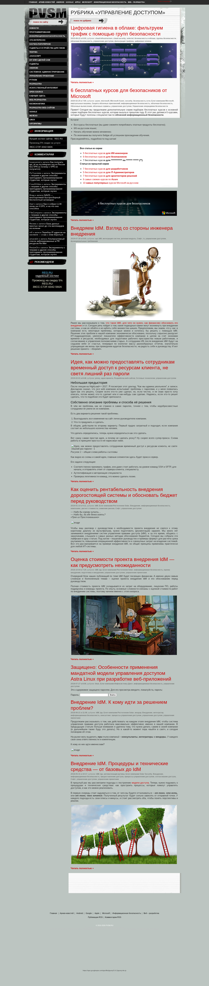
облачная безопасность (81, 41)
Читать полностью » (82, 82)
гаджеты (34, 64)
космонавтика (37, 104)
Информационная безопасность (110, 2)
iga (100, 570)
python (33, 80)
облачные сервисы (101, 106)
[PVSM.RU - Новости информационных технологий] (47, 14)
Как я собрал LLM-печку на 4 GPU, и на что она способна (45, 206)
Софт (139, 239)
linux (32, 120)
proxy (97, 378)
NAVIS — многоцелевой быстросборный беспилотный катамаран (44, 197)
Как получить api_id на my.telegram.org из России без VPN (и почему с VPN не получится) (47, 165)
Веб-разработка (37, 100)
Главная (33, 2)
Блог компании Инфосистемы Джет (116, 684)
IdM (100, 239)
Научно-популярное (40, 44)
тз (144, 239)
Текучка (33, 52)
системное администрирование (46, 72)
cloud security (119, 38)
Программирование (39, 32)
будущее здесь (37, 96)
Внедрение (135, 506)
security (128, 101)
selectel (130, 38)
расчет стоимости (90, 508)
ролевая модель (128, 239)
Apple (77, 2)
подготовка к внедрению (92, 573)
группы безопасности (166, 38)
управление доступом (103, 41)
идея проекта (107, 378)
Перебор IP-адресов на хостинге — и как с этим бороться (47, 233)
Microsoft (87, 2)
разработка (35, 84)
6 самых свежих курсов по (100, 179)
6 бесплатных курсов (105, 156)
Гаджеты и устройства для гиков (47, 48)
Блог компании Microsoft (162, 101)
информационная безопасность (47, 36)
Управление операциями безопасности (150, 106)
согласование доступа (165, 777)
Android (60, 2)
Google (69, 2)
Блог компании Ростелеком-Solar (114, 506)
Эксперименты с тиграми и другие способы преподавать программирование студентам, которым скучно (47, 176)
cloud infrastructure (103, 38)
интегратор (158, 713)
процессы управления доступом (126, 715)
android (33, 68)
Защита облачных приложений (106, 103)
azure (97, 101)
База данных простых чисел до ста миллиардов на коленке (46, 226)
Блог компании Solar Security (139, 774)
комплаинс (76, 508)
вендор (138, 713)
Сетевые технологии (145, 378)
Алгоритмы (35, 124)
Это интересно (37, 40)
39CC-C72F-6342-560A (40, 147)
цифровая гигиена (143, 41)
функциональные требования (84, 241)
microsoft (105, 101)
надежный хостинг (47, 274)
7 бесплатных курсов (105, 168)
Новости (34, 28)
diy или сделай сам (39, 60)
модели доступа (140, 782)
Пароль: (75, 695)
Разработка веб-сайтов (42, 108)
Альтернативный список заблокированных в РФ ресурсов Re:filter (47, 241)
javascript (35, 56)
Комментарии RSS (113, 917)
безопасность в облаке (144, 38)
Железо (33, 116)
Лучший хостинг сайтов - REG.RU (46, 139)
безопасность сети (141, 101)
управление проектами (41, 76)
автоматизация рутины (114, 774)
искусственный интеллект (43, 88)
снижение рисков (106, 508)
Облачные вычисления (81, 106)
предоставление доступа (112, 777)
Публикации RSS (95, 917)
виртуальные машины (81, 103)
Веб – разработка (136, 2)
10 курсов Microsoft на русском (110, 183)
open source (36, 92)
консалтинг (106, 715)
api (96, 239)
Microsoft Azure (117, 101)
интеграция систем (111, 239)
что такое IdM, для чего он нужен (124, 323)
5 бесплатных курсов (105, 153)
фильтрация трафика (124, 41)
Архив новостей (47, 2)
